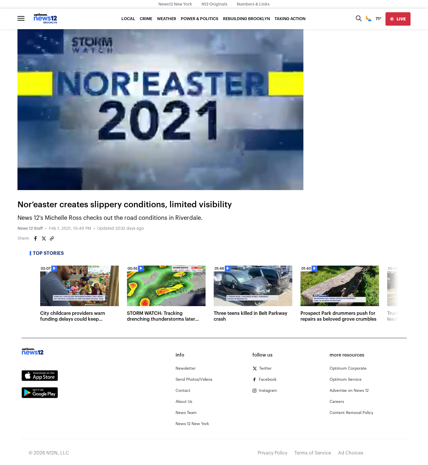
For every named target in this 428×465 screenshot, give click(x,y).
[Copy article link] (51, 238)
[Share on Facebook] (35, 238)
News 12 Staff (30, 229)
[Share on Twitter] (43, 238)
